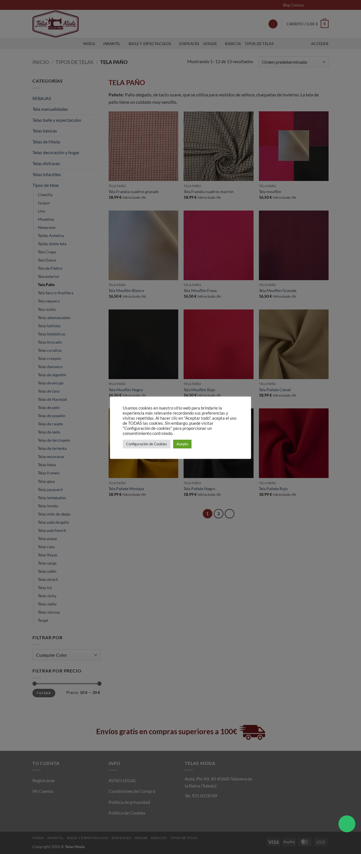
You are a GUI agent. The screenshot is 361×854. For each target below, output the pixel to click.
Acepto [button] (182, 444)
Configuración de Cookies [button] (146, 444)
